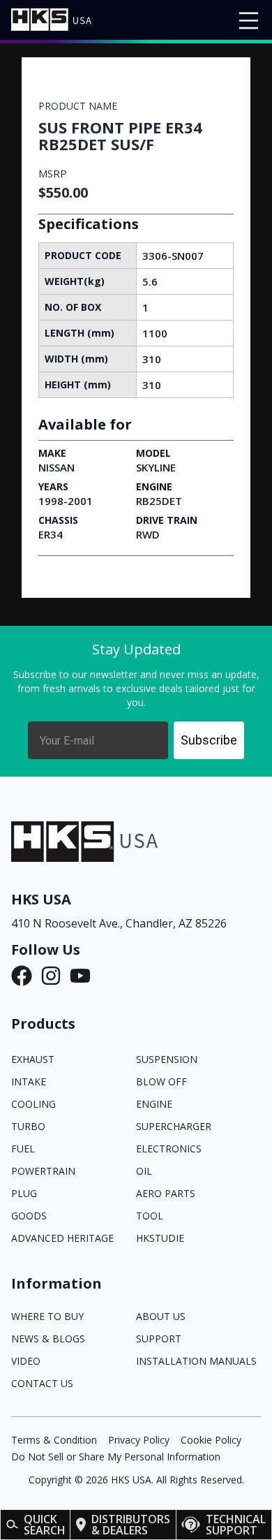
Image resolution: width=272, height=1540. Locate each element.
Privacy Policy (138, 1439)
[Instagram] (55, 975)
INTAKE (28, 1081)
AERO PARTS (165, 1193)
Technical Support (236, 1524)
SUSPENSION (166, 1059)
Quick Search (45, 1524)
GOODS (29, 1215)
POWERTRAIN (43, 1171)
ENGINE (154, 1103)
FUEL (23, 1148)
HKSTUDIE (160, 1238)
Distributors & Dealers (130, 1524)
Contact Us (42, 1383)
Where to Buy (47, 1316)
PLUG (24, 1193)
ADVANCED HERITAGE (62, 1238)
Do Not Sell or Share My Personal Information (115, 1456)
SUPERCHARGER (173, 1126)
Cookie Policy (211, 1439)
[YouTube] (84, 975)
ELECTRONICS (169, 1148)
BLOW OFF (161, 1081)
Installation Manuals (196, 1360)
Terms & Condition (54, 1439)
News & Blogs (48, 1338)
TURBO (28, 1126)
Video (25, 1360)
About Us (161, 1316)
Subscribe (209, 740)
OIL (144, 1171)
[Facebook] (25, 975)
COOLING (33, 1103)
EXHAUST (32, 1059)
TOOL (149, 1215)
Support (158, 1338)
